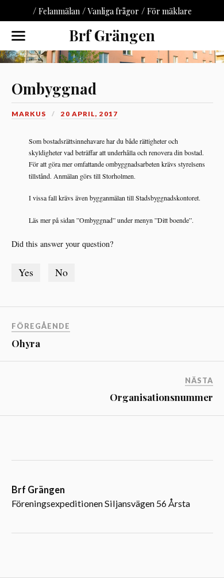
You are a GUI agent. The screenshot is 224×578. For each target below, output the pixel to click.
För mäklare (169, 11)
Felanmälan (59, 11)
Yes (25, 272)
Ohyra (25, 343)
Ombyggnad (53, 88)
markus (28, 113)
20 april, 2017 (89, 113)
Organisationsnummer (161, 397)
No (61, 272)
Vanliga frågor (113, 11)
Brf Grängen (112, 35)
